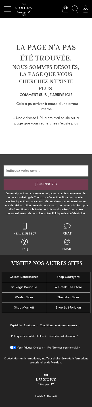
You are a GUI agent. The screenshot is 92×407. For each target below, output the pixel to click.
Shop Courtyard (68, 277)
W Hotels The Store (68, 287)
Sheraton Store (68, 297)
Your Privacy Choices (29, 348)
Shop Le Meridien (68, 307)
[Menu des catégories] (7, 9)
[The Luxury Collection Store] (24, 9)
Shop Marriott (24, 307)
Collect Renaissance (24, 277)
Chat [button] (67, 233)
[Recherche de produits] (75, 9)
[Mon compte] (85, 9)
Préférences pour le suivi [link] (62, 348)
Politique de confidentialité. (69, 213)
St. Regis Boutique (24, 287)
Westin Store (24, 297)
